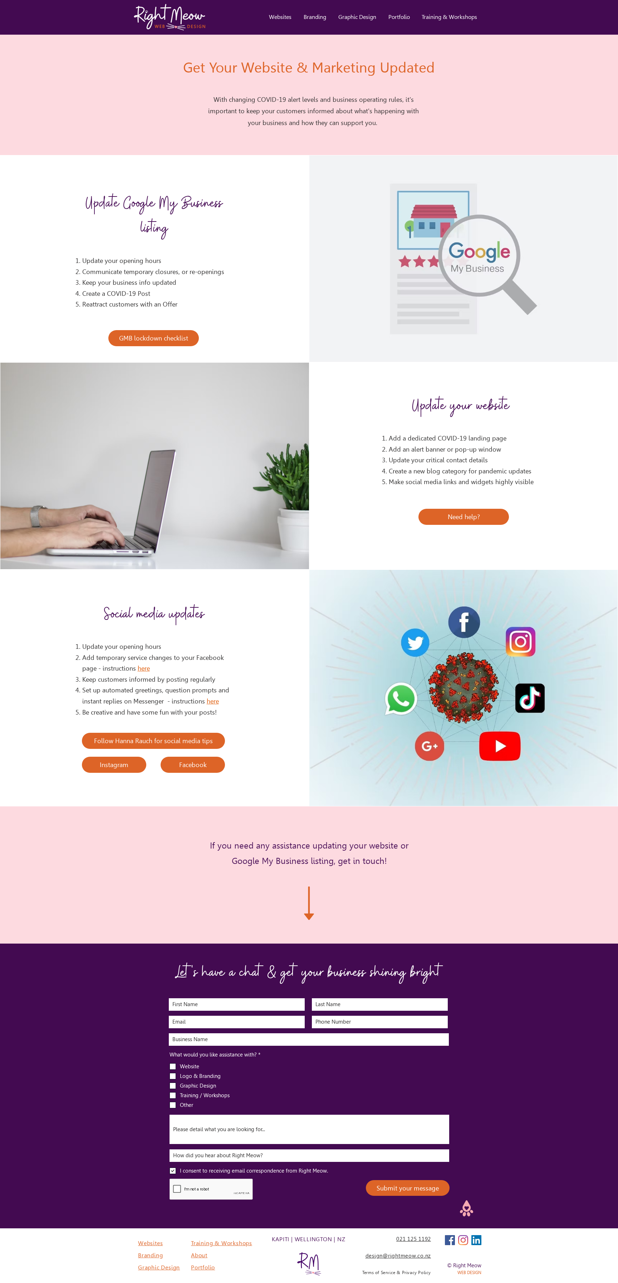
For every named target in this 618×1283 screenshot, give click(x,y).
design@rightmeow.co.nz (398, 1256)
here (144, 668)
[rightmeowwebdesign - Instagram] (463, 1240)
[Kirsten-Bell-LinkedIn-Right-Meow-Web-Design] (476, 1240)
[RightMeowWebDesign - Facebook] (450, 1240)
